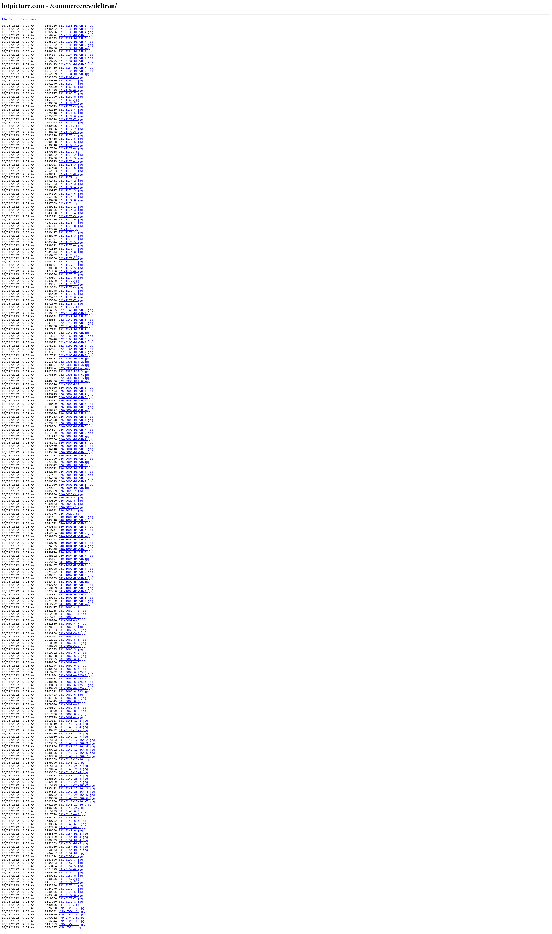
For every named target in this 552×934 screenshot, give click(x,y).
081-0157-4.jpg (71, 862)
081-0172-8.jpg (71, 901)
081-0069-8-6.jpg (72, 710)
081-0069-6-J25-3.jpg (76, 675)
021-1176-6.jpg (71, 245)
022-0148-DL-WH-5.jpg (76, 319)
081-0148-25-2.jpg (73, 765)
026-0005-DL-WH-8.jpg (76, 484)
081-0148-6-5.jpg (72, 820)
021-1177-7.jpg (71, 274)
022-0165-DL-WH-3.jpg (76, 339)
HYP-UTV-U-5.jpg (72, 917)
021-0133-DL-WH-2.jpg (76, 25)
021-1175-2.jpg (71, 206)
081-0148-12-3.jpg (73, 723)
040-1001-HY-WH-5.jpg (76, 526)
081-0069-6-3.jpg (72, 656)
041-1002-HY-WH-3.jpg (76, 565)
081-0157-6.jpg (71, 869)
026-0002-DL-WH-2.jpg (76, 387)
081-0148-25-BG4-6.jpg (77, 798)
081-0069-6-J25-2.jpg (76, 672)
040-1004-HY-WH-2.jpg (76, 539)
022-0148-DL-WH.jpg (74, 332)
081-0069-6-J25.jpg (74, 691)
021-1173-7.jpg (71, 171)
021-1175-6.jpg (71, 219)
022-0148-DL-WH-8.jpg (76, 329)
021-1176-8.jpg (71, 251)
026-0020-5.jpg (71, 500)
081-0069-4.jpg (71, 626)
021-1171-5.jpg (71, 112)
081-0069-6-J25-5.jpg (76, 681)
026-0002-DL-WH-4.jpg (76, 394)
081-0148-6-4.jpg (72, 817)
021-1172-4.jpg (71, 135)
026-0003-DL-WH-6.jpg (76, 426)
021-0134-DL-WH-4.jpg (76, 57)
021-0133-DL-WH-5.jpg (76, 35)
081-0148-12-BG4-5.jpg (77, 749)
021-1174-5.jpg (71, 190)
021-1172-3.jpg (71, 132)
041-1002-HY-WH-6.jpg (76, 575)
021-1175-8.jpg (71, 226)
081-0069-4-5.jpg (72, 617)
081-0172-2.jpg (71, 882)
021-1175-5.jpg (71, 216)
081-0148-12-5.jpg (73, 730)
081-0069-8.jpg (71, 717)
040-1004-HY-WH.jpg (74, 559)
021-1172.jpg (69, 151)
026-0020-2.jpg (71, 491)
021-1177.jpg (69, 281)
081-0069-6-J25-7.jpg (76, 688)
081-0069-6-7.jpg (72, 668)
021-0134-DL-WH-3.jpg (76, 54)
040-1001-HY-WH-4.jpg (76, 523)
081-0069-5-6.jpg (72, 643)
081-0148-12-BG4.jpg (75, 759)
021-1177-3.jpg (71, 261)
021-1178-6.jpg (71, 297)
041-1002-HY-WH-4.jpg (76, 568)
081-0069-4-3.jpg (72, 610)
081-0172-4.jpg (71, 888)
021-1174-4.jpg (71, 187)
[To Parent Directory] (20, 19)
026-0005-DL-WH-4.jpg (76, 471)
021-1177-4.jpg (71, 264)
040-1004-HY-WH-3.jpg (76, 542)
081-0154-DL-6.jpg (73, 846)
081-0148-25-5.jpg (73, 775)
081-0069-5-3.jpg (72, 633)
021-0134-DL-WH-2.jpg (76, 51)
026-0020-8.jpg (71, 510)
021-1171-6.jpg (71, 116)
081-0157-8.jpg (71, 875)
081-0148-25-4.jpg (73, 772)
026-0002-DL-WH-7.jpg (76, 403)
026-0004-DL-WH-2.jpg (76, 439)
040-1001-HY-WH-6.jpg (76, 529)
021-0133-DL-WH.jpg (74, 48)
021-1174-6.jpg (71, 193)
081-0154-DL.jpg (72, 853)
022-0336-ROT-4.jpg (74, 368)
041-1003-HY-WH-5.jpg (76, 594)
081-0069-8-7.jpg (72, 714)
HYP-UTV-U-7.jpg (72, 924)
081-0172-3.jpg (71, 885)
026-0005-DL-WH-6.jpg (76, 478)
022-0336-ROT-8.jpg (74, 381)
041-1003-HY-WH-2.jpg (76, 584)
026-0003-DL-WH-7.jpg (76, 429)
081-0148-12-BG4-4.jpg (77, 746)
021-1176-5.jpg (71, 242)
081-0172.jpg (69, 904)
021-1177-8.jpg (71, 277)
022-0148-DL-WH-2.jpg (76, 310)
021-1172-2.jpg (71, 129)
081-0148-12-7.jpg (73, 736)
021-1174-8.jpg (71, 200)
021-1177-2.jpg (71, 258)
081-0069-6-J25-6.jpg (76, 685)
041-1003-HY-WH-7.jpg (76, 601)
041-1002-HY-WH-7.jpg (76, 578)
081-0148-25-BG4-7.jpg (77, 801)
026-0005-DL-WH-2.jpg (76, 465)
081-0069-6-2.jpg (72, 652)
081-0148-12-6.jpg (73, 733)
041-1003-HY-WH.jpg (74, 604)
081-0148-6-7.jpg (72, 827)
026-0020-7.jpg (71, 507)
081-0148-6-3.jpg (72, 814)
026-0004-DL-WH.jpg (74, 462)
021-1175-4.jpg (71, 213)
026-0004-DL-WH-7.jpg (76, 455)
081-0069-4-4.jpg (72, 613)
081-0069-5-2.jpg (72, 630)
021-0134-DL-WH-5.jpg (76, 61)
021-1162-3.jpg (71, 80)
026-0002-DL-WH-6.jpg (76, 400)
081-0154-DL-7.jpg (73, 849)
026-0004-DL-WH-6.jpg (76, 452)
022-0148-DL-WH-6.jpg (76, 323)
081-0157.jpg (69, 879)
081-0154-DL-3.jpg (73, 837)
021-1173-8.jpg (71, 174)
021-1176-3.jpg (71, 235)
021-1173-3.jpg (71, 158)
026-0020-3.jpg (71, 494)
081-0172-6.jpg (71, 895)
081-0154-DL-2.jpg (73, 833)
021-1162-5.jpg (71, 87)
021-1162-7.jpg (71, 93)
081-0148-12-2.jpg (73, 720)
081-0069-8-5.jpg (72, 707)
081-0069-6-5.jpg (72, 662)
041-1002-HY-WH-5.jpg (76, 571)
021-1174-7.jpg (71, 196)
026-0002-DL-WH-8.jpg (76, 407)
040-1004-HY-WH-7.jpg (76, 555)
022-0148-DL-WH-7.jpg (76, 326)
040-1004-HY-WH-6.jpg (76, 552)
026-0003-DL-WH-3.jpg (76, 416)
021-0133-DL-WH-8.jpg (76, 45)
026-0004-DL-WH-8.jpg (76, 458)
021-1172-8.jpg (71, 148)
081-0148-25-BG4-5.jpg (77, 795)
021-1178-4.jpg (71, 290)
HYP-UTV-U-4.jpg (72, 914)
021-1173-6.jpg (71, 167)
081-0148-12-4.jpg (73, 727)
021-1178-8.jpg (71, 303)
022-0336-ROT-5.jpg (74, 371)
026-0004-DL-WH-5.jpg (76, 449)
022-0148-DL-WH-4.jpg (76, 316)
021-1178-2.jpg (71, 284)
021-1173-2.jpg (71, 154)
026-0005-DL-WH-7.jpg (76, 481)
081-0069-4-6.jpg (72, 620)
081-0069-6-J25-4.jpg (76, 678)
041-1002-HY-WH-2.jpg (76, 562)
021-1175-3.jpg (71, 209)
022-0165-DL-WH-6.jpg (76, 348)
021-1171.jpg (69, 125)
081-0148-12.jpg (72, 762)
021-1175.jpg (69, 229)
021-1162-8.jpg (71, 96)
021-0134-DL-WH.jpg (74, 74)
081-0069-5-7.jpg (72, 646)
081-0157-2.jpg (71, 856)
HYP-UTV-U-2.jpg (72, 908)
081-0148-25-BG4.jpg (75, 804)
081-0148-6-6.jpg (72, 824)
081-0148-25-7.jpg (73, 782)
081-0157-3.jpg (71, 859)
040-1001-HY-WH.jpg (74, 536)
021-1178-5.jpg (71, 293)
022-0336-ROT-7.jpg (74, 378)
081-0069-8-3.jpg (72, 701)
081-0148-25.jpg (72, 807)
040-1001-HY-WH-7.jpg (76, 533)
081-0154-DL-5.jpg (73, 843)
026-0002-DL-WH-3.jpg (76, 390)
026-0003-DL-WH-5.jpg (76, 423)
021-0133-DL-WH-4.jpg (76, 32)
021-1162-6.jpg (71, 90)
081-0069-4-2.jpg (72, 607)
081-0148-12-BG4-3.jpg (77, 743)
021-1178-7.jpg (71, 300)
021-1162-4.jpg (71, 83)
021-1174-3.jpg (71, 184)
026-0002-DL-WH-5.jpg (76, 397)
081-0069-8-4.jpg (72, 704)
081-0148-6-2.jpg (72, 811)
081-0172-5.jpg (71, 891)
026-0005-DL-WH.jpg (74, 487)
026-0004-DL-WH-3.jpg (76, 442)
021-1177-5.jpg (71, 268)
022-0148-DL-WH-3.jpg (76, 313)
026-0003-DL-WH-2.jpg (76, 413)
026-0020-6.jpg (71, 504)
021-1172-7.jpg (71, 145)
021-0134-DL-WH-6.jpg (76, 64)
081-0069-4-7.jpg (72, 623)
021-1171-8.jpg (71, 122)
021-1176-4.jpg (71, 239)
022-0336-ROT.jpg (72, 384)
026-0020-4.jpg (71, 497)
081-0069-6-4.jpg (72, 659)
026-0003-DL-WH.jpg (74, 436)
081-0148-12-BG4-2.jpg (77, 740)
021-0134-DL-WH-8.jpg (76, 70)
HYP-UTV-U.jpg (70, 927)
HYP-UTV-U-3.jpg (72, 911)
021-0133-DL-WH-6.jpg (76, 38)
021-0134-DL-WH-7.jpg (76, 67)
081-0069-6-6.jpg (72, 665)
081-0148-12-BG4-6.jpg (77, 752)
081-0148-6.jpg (71, 830)
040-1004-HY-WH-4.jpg (76, 546)
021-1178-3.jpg (71, 287)
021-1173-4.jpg (71, 161)
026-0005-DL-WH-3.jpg (76, 468)
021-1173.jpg (69, 177)
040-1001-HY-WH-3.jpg (76, 520)
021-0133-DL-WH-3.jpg (76, 28)
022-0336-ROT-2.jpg (74, 361)
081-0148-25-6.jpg (73, 778)
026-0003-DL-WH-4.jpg (76, 420)
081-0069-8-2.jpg (72, 698)
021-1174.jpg (69, 203)
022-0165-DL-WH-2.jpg (76, 335)
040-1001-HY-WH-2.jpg (76, 517)
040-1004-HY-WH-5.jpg (76, 549)
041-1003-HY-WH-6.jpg (76, 597)
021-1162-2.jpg (71, 77)
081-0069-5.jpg (71, 649)
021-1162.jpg (69, 100)
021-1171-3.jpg (71, 106)
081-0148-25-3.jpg (73, 769)
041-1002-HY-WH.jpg (74, 581)
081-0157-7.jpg (71, 872)
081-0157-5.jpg (71, 866)
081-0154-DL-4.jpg (73, 840)
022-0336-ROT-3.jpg (74, 365)
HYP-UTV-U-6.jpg (72, 921)
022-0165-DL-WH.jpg (74, 358)
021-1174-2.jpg (71, 180)
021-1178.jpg (69, 306)
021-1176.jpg (69, 255)
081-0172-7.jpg (71, 898)
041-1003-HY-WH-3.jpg (76, 588)
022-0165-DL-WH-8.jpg (76, 355)
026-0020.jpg (69, 513)
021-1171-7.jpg (71, 119)
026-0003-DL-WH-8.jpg (76, 432)
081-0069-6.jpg (71, 694)
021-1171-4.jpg (71, 109)
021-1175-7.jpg (71, 222)
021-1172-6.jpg (71, 142)
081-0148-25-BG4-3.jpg (77, 788)
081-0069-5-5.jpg (72, 639)
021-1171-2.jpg (71, 103)
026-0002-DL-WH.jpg (74, 410)
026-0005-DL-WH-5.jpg (76, 474)
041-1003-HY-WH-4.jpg (76, 591)
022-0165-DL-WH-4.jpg (76, 342)
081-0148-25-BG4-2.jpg (77, 785)
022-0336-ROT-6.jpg (74, 374)
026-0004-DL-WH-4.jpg (76, 445)
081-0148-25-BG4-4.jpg (77, 791)
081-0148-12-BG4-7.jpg (77, 756)
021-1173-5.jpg (71, 164)
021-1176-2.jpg (71, 232)
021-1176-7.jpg (71, 248)
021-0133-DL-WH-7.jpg (76, 41)
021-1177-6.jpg (71, 271)
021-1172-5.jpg (71, 138)
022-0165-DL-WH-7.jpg (76, 352)
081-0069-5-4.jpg (72, 636)
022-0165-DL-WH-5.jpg (76, 345)
